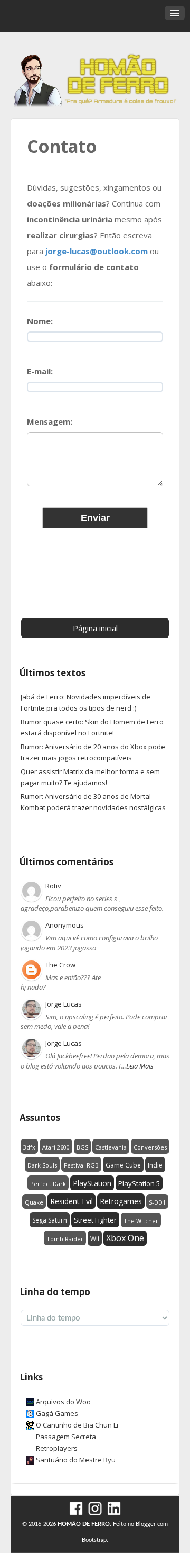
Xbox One (125, 1238)
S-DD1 (157, 1202)
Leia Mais (140, 1066)
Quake (34, 1202)
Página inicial (95, 628)
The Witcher (141, 1221)
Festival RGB (81, 1165)
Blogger (146, 1524)
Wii (94, 1238)
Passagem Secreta (66, 1436)
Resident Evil (71, 1201)
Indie (155, 1165)
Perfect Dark (48, 1184)
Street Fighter (95, 1220)
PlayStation (92, 1183)
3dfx (29, 1147)
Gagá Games (57, 1413)
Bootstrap (94, 1540)
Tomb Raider (64, 1239)
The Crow (60, 964)
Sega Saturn (49, 1220)
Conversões (150, 1147)
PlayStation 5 (139, 1183)
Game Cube (123, 1165)
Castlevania (111, 1147)
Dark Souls (42, 1165)
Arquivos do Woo (63, 1401)
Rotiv (53, 886)
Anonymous (64, 925)
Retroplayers (57, 1448)
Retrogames (121, 1201)
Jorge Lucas (63, 1004)
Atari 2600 (56, 1147)
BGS (82, 1147)
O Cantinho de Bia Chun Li (77, 1425)
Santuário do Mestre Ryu (76, 1460)
